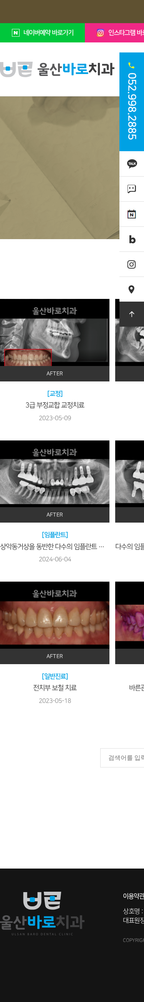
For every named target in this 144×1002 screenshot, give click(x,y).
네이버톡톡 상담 (131, 188)
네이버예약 (131, 209)
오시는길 (131, 285)
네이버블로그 (131, 239)
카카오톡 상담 (131, 163)
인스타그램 (131, 260)
